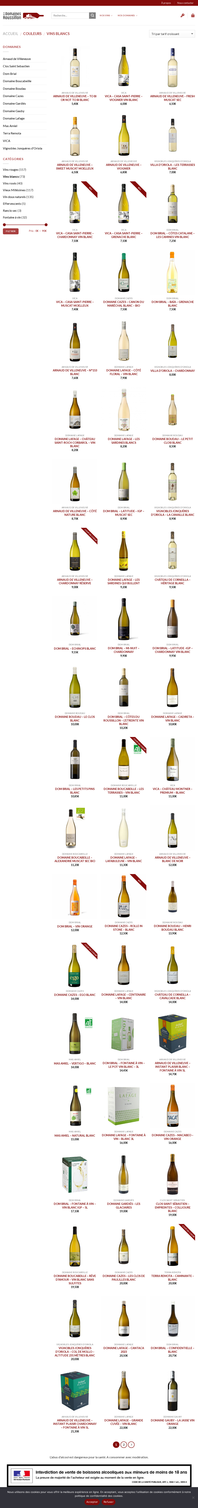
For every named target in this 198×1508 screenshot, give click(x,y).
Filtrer (11, 231)
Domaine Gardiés (14, 103)
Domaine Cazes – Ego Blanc (75, 994)
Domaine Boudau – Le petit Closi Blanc (172, 440)
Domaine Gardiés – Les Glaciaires (123, 1205)
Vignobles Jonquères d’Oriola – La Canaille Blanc (172, 512)
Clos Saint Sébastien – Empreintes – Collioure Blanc (172, 1207)
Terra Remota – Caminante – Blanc (172, 1277)
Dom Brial (9, 73)
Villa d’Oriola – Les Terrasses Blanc (172, 166)
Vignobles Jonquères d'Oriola (22, 148)
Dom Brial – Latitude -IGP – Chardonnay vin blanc (173, 650)
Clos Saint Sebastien (16, 66)
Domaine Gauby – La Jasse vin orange (173, 1422)
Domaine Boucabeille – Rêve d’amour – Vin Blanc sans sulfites (75, 1279)
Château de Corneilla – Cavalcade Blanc (172, 996)
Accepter (92, 1501)
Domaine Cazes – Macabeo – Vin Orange (172, 1137)
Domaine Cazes (13, 96)
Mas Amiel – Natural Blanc (75, 1135)
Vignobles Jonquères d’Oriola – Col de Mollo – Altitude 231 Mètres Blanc (75, 1351)
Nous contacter (185, 2)
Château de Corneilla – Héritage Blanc (172, 581)
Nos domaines (126, 15)
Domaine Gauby (13, 111)
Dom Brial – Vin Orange (74, 926)
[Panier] (193, 15)
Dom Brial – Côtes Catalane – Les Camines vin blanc (172, 235)
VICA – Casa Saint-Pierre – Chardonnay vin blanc (75, 235)
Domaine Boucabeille (17, 81)
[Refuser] (193, 1499)
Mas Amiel (10, 126)
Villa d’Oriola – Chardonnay (172, 370)
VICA (6, 140)
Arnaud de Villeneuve (17, 59)
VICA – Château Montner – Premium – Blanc (172, 790)
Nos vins (105, 15)
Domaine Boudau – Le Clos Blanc (75, 718)
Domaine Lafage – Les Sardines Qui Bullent (124, 581)
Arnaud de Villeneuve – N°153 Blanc (75, 372)
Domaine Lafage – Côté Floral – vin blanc (123, 372)
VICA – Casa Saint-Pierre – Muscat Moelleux (75, 303)
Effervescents (12, 203)
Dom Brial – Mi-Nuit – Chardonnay (123, 650)
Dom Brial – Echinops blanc (75, 648)
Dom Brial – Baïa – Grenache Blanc (173, 303)
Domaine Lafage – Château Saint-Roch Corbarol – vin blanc (75, 442)
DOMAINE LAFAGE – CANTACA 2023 (123, 1349)
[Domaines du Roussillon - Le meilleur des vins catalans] (23, 15)
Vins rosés (9, 183)
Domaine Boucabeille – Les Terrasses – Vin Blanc (124, 790)
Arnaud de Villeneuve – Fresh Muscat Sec (172, 98)
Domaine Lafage (14, 118)
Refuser (109, 1501)
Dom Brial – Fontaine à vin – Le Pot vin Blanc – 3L (124, 1064)
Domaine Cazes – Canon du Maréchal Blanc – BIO (123, 303)
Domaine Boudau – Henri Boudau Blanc (172, 927)
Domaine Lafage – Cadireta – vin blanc (172, 718)
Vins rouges (10, 169)
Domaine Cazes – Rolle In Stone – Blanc (124, 927)
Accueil (10, 34)
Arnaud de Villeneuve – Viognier (124, 166)
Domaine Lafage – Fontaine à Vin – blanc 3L (124, 1137)
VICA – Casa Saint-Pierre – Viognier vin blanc (124, 98)
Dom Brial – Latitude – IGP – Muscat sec (123, 512)
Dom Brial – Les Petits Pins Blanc (75, 790)
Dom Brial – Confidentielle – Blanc (172, 1349)
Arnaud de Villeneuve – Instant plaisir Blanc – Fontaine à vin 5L (172, 1066)
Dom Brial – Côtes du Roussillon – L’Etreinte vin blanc (123, 720)
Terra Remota (12, 133)
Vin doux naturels (14, 197)
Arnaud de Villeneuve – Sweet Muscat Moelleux (75, 166)
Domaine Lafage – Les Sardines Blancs (124, 440)
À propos (166, 2)
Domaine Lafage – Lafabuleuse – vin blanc (124, 859)
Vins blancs (11, 176)
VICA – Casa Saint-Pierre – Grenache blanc (124, 235)
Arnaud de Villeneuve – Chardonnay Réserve (75, 581)
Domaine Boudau (14, 88)
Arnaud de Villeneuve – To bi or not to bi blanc (74, 98)
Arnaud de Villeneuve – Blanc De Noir (172, 859)
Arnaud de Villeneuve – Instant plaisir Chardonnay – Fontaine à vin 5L (75, 1424)
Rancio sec (10, 210)
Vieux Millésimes (14, 190)
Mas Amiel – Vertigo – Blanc (75, 1063)
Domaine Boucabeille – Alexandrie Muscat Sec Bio (75, 859)
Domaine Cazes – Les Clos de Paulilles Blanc (124, 1277)
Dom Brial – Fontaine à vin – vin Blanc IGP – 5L (75, 1205)
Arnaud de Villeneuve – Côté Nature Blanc (75, 512)
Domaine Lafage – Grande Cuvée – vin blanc (123, 1422)
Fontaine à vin (12, 217)
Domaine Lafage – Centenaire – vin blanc (124, 996)
